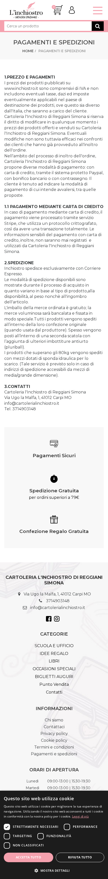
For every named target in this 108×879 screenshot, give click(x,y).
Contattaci (54, 726)
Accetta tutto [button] (28, 857)
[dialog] (54, 835)
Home (28, 51)
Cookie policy (54, 740)
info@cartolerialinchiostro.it (31, 403)
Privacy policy (54, 733)
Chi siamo (54, 720)
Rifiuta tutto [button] (80, 857)
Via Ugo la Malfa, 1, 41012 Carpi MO (38, 397)
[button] (54, 870)
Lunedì (32, 781)
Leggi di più (80, 816)
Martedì (32, 788)
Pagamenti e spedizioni (62, 51)
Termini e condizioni (54, 747)
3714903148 (24, 409)
